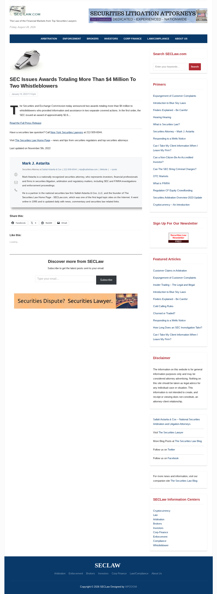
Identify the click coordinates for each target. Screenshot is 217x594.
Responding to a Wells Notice (169, 138)
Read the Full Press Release (25, 123)
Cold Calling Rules (163, 306)
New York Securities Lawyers (66, 132)
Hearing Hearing (162, 117)
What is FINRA (161, 183)
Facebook (173, 458)
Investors (111, 38)
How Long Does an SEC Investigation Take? (177, 327)
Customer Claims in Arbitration (170, 270)
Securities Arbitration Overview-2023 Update (177, 197)
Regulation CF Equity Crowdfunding (172, 190)
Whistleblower (161, 545)
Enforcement (72, 38)
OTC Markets (160, 176)
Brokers (92, 38)
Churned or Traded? (164, 313)
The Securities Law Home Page (32, 140)
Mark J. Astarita (36, 163)
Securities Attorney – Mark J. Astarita (173, 131)
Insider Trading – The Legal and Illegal (174, 284)
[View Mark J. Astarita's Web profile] (16, 174)
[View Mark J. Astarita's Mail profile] (16, 182)
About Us (181, 38)
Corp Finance (133, 38)
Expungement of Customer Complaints (174, 95)
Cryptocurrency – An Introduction (171, 204)
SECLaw (108, 565)
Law (155, 515)
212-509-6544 (70, 169)
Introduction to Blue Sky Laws (169, 103)
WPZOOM (131, 586)
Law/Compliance (158, 38)
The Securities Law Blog (188, 441)
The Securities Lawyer (171, 432)
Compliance (159, 540)
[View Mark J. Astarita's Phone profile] (16, 190)
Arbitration (49, 38)
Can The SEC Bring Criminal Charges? (174, 169)
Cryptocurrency (161, 510)
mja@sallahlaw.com (88, 169)
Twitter (171, 449)
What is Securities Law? (166, 124)
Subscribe (106, 279)
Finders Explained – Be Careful (170, 110)
